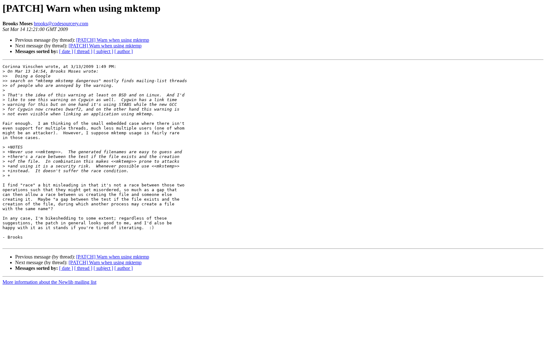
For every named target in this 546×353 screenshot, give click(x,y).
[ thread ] (83, 51)
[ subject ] (103, 51)
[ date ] (66, 51)
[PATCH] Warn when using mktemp (112, 40)
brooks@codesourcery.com (61, 23)
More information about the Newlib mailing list (49, 282)
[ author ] (123, 51)
